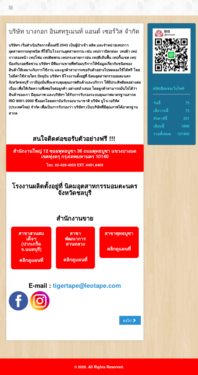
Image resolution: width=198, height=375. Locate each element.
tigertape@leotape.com (87, 285)
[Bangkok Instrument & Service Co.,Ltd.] (18, 300)
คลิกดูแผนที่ (31, 260)
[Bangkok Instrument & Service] (40, 300)
